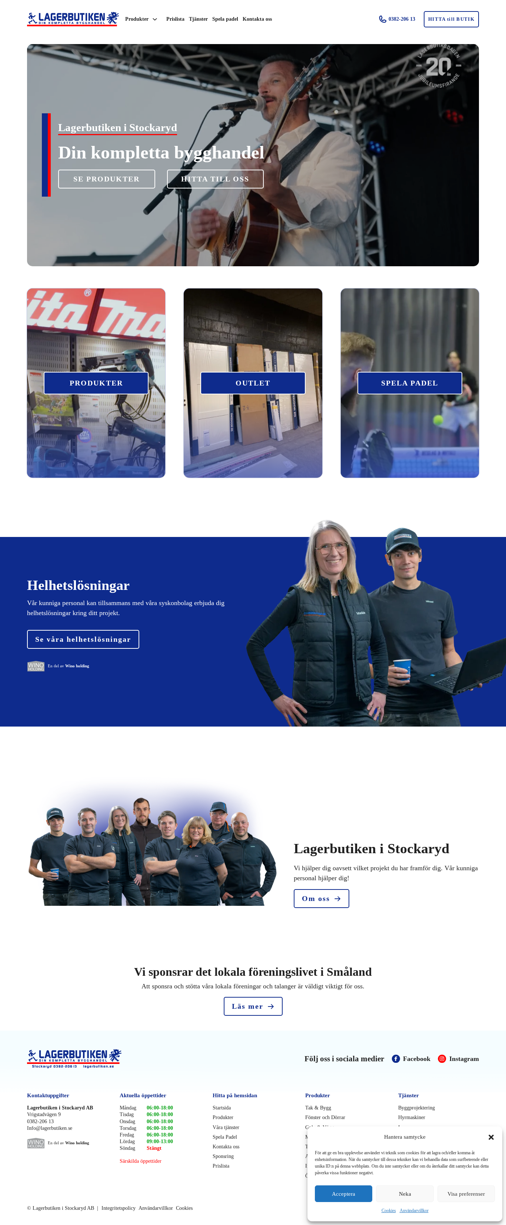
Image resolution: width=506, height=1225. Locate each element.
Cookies (389, 1210)
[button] (491, 1137)
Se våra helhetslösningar (83, 639)
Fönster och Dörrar (325, 1117)
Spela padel (225, 19)
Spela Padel (225, 1137)
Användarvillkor (414, 1210)
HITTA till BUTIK (451, 19)
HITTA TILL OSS (215, 179)
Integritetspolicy (118, 1208)
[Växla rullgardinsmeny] (154, 19)
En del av (68, 666)
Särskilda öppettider (141, 1161)
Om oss (316, 898)
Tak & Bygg (318, 1108)
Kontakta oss (257, 19)
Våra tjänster (226, 1127)
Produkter (137, 19)
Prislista (175, 19)
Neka (405, 1194)
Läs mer (247, 1006)
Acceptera (343, 1194)
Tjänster (198, 19)
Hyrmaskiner (411, 1117)
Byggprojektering (416, 1108)
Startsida (222, 1108)
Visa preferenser (466, 1194)
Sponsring (223, 1156)
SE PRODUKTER (106, 179)
